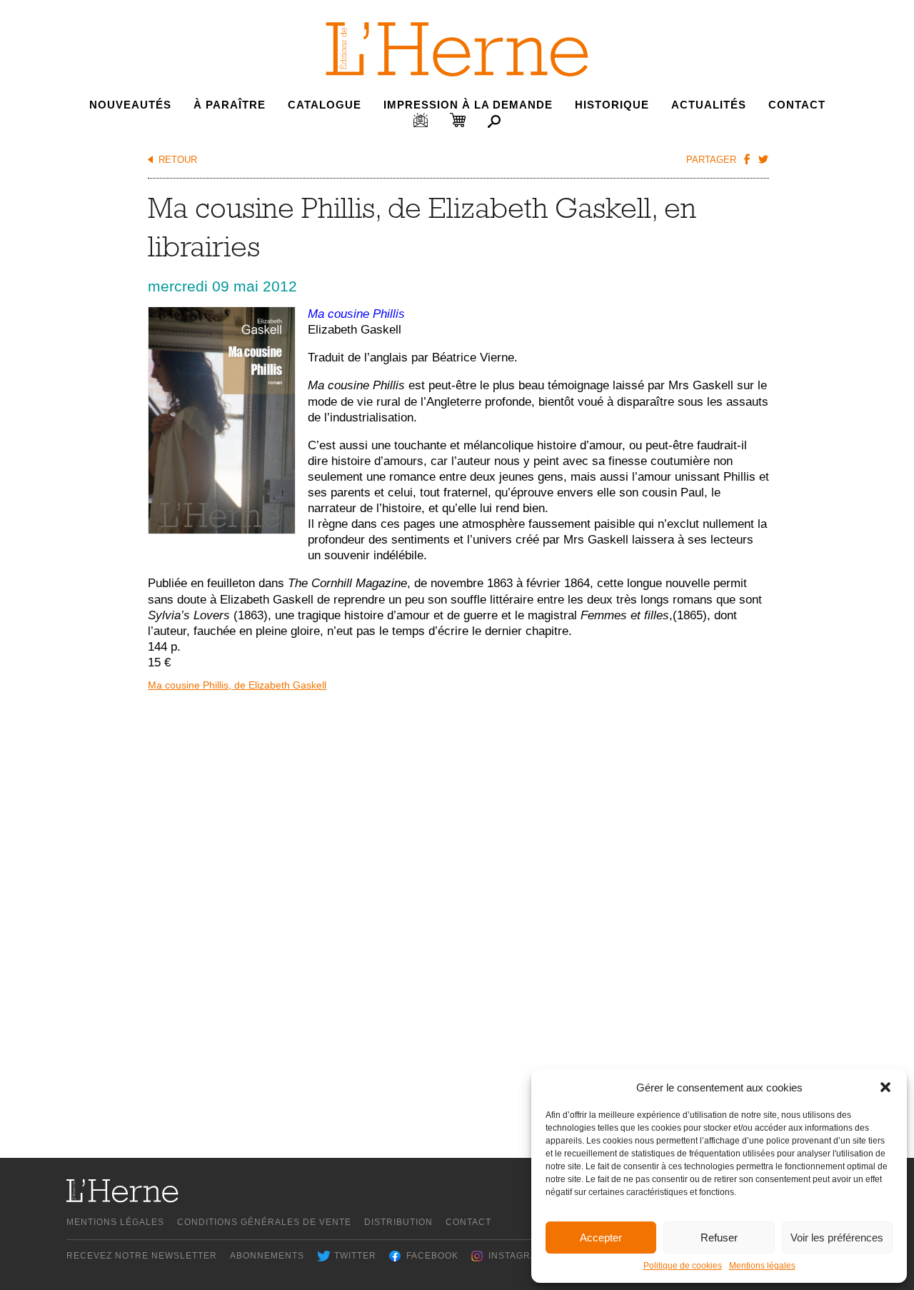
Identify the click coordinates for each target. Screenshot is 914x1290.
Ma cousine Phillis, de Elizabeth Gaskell (237, 685)
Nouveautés (130, 105)
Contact (796, 105)
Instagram (516, 1256)
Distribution (398, 1222)
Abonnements (267, 1256)
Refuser (719, 1237)
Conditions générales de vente (264, 1222)
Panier (458, 120)
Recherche (494, 121)
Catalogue (324, 105)
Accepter (601, 1237)
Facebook (432, 1256)
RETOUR (178, 159)
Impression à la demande (468, 105)
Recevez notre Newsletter (141, 1256)
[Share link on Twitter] (762, 158)
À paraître (230, 105)
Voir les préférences (836, 1237)
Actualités (708, 105)
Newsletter (420, 120)
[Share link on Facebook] (746, 158)
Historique (612, 105)
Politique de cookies (682, 1266)
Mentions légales (762, 1266)
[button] (885, 1087)
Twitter (355, 1256)
